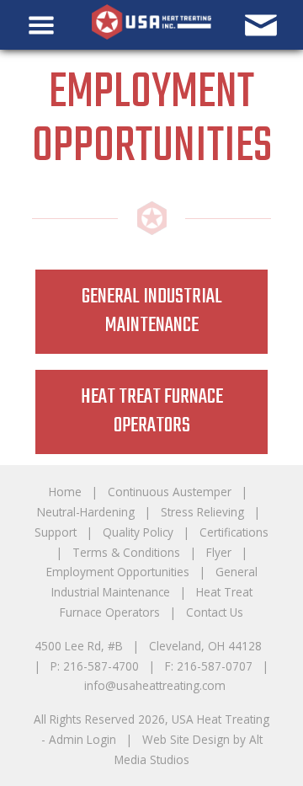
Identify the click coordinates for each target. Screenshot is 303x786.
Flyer (218, 552)
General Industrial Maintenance (152, 311)
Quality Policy (138, 532)
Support (56, 532)
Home (65, 492)
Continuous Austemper (169, 492)
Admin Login (82, 739)
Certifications (233, 532)
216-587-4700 (101, 666)
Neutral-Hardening (86, 512)
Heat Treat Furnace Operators (152, 411)
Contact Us (214, 612)
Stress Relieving (202, 512)
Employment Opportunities (117, 572)
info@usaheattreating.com (155, 685)
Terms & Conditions (126, 552)
